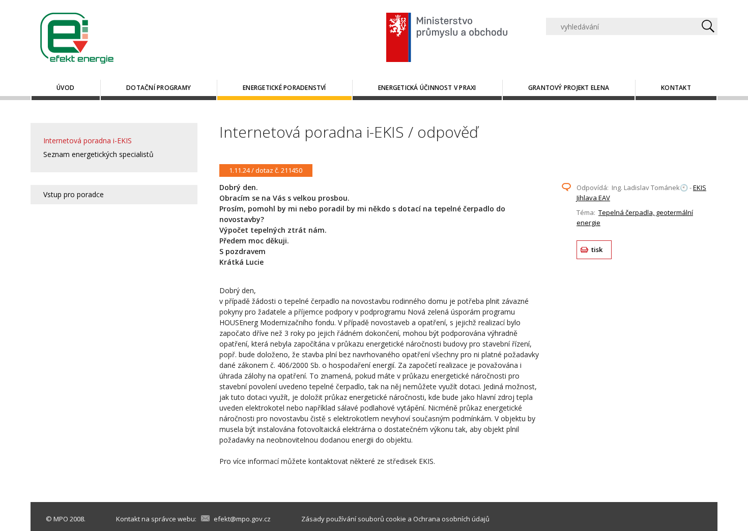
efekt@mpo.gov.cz (242, 518)
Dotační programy (158, 87)
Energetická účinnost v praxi (427, 87)
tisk (597, 249)
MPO (60, 518)
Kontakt (676, 87)
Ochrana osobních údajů (451, 518)
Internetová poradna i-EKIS (87, 140)
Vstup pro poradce (73, 194)
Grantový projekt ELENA (568, 87)
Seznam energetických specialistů (98, 154)
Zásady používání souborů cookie (353, 518)
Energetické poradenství (284, 87)
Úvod (65, 87)
